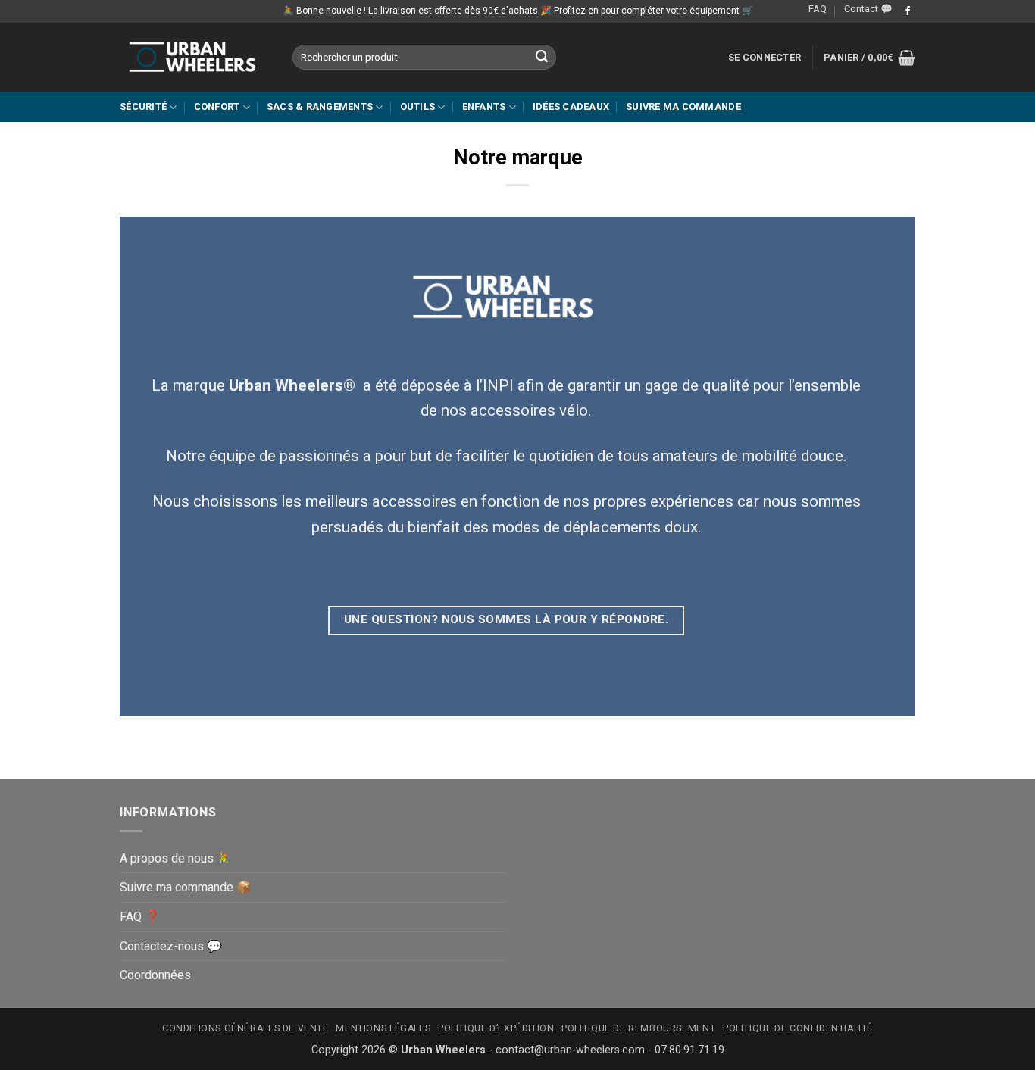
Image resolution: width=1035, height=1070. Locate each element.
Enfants (484, 106)
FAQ (817, 8)
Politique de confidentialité (798, 1028)
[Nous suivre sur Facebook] (907, 11)
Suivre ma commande (683, 106)
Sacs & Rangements (320, 106)
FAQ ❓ (140, 916)
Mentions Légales (383, 1028)
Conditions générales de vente (245, 1028)
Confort (217, 106)
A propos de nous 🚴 (176, 858)
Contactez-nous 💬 (171, 946)
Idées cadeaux (571, 106)
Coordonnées (155, 975)
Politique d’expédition (496, 1028)
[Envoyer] (542, 57)
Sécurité (143, 106)
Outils (418, 106)
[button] (764, 57)
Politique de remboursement (638, 1028)
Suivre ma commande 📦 (186, 887)
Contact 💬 (868, 8)
